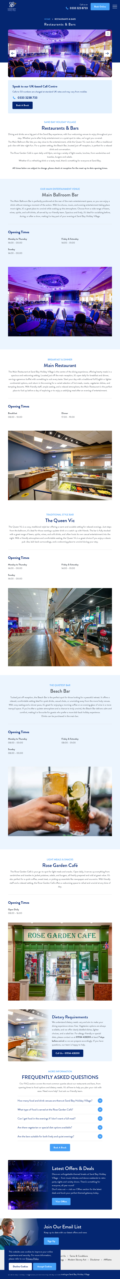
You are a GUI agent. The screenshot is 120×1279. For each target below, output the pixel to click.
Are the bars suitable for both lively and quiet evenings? (46, 1136)
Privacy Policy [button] (32, 1259)
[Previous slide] (13, 53)
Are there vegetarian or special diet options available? (45, 1127)
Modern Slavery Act (77, 1259)
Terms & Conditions (79, 1256)
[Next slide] (107, 53)
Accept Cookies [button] (44, 1266)
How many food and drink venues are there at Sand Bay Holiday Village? (55, 1101)
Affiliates (108, 1259)
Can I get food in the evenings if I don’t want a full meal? (47, 1118)
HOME (47, 19)
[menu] (115, 6)
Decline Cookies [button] (20, 1266)
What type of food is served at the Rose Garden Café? (45, 1109)
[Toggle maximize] (107, 33)
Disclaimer (95, 1259)
